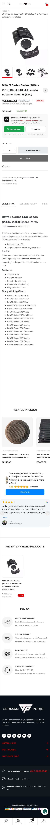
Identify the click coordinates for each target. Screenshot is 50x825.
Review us (25, 492)
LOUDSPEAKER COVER (10, 451)
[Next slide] (48, 513)
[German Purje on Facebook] (4, 736)
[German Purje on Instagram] (14, 736)
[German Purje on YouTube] (24, 736)
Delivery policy (28, 204)
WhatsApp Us (15, 129)
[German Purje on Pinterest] (9, 736)
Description (8, 204)
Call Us (37, 129)
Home (4, 11)
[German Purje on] (29, 736)
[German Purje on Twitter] (19, 736)
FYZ (10, 521)
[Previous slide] (2, 513)
